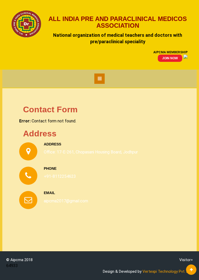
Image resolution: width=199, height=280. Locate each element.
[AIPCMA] (28, 24)
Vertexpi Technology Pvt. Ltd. (168, 271)
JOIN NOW (170, 58)
